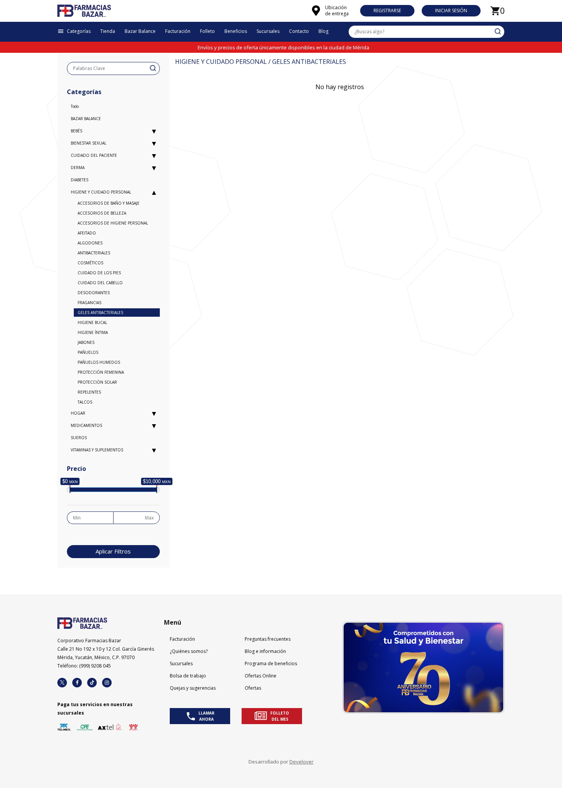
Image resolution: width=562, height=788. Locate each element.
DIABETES (79, 179)
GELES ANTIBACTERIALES (100, 312)
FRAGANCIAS (89, 302)
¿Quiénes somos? (189, 651)
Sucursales (181, 663)
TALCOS (85, 402)
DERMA (77, 167)
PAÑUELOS (88, 352)
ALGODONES (90, 243)
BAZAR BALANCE (86, 118)
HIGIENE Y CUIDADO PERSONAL (101, 192)
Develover (301, 761)
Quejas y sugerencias (193, 688)
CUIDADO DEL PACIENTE (94, 155)
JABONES (86, 342)
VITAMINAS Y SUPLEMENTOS (97, 450)
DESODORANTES (94, 292)
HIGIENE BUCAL (92, 322)
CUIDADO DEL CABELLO (100, 282)
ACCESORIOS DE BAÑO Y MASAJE (109, 203)
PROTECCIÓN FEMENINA (101, 372)
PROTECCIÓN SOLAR (97, 382)
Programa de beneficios (271, 663)
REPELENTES (89, 392)
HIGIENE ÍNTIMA (93, 332)
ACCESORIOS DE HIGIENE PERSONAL (113, 223)
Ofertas (253, 688)
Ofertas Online (260, 675)
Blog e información (265, 651)
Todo (75, 106)
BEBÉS (76, 131)
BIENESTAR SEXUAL (88, 143)
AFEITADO (87, 233)
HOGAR (78, 413)
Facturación (182, 639)
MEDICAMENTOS (86, 425)
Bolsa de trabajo (188, 675)
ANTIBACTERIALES (94, 253)
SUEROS (79, 437)
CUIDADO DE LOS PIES (99, 272)
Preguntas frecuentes (268, 639)
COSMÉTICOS (90, 262)
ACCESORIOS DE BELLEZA (102, 213)
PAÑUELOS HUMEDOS (99, 362)
